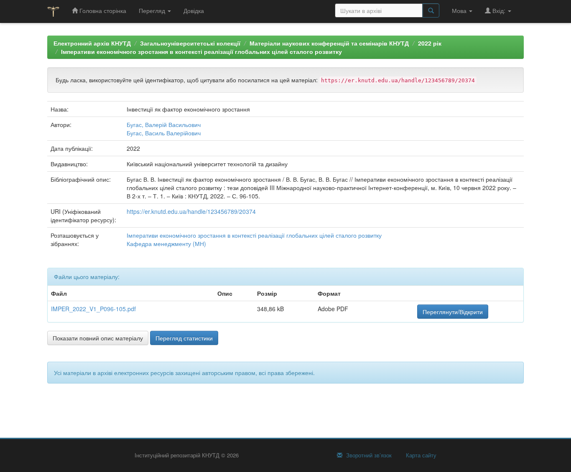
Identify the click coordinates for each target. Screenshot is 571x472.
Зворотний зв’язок (368, 455)
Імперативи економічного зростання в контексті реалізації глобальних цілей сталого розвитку (201, 51)
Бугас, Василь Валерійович (164, 133)
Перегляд (153, 10)
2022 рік (429, 43)
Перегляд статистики (184, 338)
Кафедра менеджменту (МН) (166, 243)
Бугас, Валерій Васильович (164, 124)
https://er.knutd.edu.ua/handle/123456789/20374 (191, 211)
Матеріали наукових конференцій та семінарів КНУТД (329, 43)
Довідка (194, 10)
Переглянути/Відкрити (453, 311)
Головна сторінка (102, 10)
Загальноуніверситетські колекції (190, 43)
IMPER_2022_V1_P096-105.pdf (93, 309)
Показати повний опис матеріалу (98, 338)
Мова (460, 10)
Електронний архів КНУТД (92, 43)
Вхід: (499, 10)
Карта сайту (420, 455)
